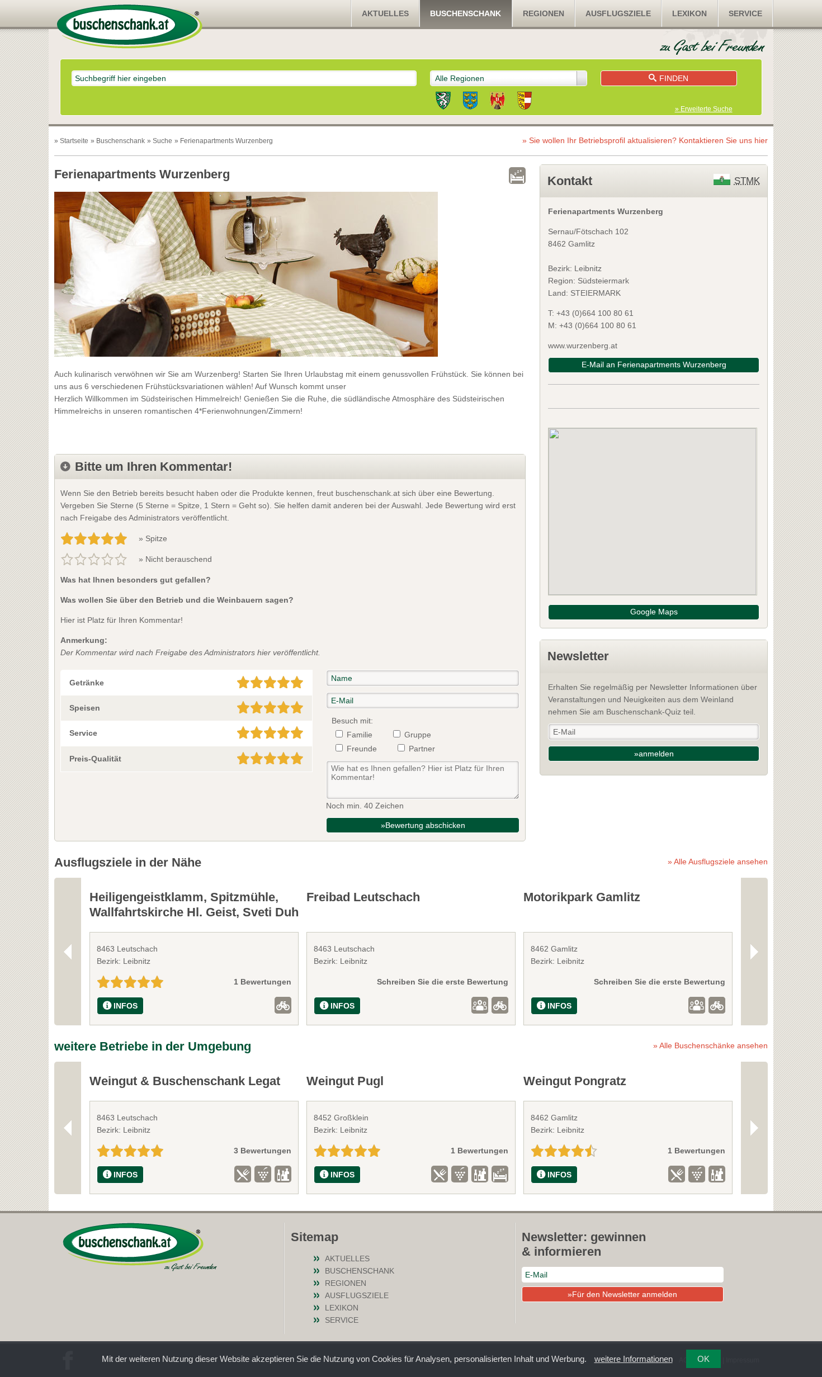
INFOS (126, 1005)
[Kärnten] (524, 102)
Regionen (543, 13)
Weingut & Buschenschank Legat (184, 1081)
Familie (359, 734)
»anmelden (654, 753)
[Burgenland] (497, 102)
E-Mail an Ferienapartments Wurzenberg (654, 364)
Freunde (362, 748)
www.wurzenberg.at (582, 345)
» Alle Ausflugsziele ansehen (718, 861)
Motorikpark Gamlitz (581, 897)
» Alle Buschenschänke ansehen (710, 1045)
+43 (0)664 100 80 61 (597, 325)
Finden (673, 78)
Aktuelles (385, 13)
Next (754, 951)
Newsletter (578, 656)
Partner (422, 748)
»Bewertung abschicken (423, 825)
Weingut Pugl (345, 1081)
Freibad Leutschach (363, 897)
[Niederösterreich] (470, 102)
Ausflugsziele (618, 13)
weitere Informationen (633, 1359)
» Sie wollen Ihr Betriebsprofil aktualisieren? (645, 140)
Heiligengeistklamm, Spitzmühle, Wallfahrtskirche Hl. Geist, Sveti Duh (194, 904)
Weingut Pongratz (574, 1081)
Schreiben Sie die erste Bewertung (442, 981)
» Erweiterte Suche (704, 109)
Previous (67, 951)
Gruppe (417, 734)
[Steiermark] (443, 102)
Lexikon (689, 13)
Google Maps (654, 611)
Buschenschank (465, 13)
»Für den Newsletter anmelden (622, 1294)
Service (745, 13)
